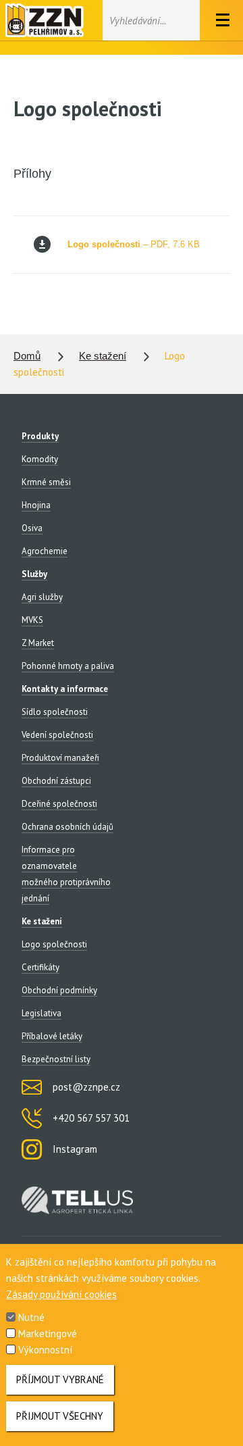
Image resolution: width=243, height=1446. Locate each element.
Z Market (38, 643)
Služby (34, 574)
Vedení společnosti (57, 735)
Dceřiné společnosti (59, 803)
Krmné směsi (46, 482)
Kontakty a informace (65, 689)
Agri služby (42, 597)
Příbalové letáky (52, 1036)
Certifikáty (40, 967)
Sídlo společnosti (55, 712)
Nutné (31, 1317)
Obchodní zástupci (56, 781)
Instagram (75, 1149)
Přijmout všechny (59, 1416)
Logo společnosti (54, 944)
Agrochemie (45, 551)
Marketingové (47, 1333)
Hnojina (36, 505)
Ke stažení (102, 356)
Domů (27, 356)
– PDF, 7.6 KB (134, 244)
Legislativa (41, 1013)
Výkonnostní (45, 1349)
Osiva (32, 528)
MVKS (32, 620)
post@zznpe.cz (86, 1086)
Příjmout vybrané (60, 1379)
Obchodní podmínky (59, 990)
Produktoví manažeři (60, 758)
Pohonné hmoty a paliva (68, 666)
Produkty (40, 436)
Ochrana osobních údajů (67, 826)
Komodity (40, 459)
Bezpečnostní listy (56, 1059)
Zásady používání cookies (61, 1294)
